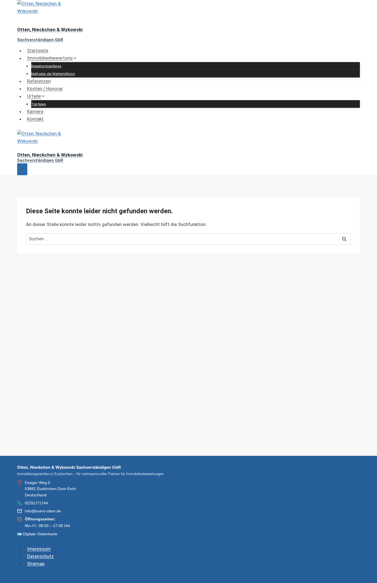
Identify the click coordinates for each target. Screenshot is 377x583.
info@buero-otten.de (43, 511)
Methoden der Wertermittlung (53, 74)
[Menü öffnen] (22, 169)
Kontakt (35, 119)
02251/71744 (36, 503)
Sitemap (35, 563)
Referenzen (39, 81)
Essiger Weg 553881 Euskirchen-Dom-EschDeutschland (50, 488)
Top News (38, 104)
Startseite (37, 50)
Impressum (39, 549)
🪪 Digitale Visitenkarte (37, 534)
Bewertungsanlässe (46, 66)
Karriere (35, 111)
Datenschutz (40, 556)
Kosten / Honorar (45, 88)
